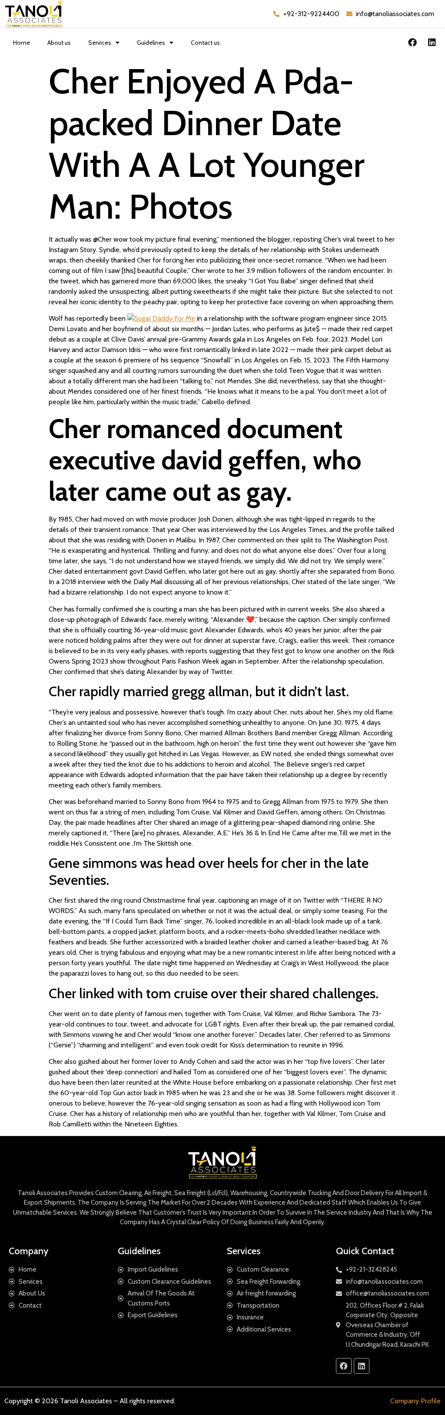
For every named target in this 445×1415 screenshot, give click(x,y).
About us (59, 43)
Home (21, 43)
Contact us (205, 43)
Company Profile (415, 1401)
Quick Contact (365, 1251)
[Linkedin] (432, 42)
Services (99, 43)
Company (28, 1251)
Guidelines (151, 43)
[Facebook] (412, 42)
